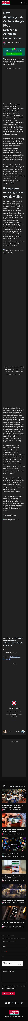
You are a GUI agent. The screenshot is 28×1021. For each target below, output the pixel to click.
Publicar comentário (8, 993)
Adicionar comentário (9, 971)
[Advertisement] (14, 84)
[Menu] (25, 3)
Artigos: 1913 (14, 720)
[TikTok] (19, 1003)
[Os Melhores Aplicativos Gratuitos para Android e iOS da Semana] (14, 820)
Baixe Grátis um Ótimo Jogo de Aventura (13, 900)
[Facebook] (6, 1003)
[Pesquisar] (21, 3)
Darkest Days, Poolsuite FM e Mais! (12, 854)
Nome (5, 946)
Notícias (5, 44)
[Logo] (14, 1012)
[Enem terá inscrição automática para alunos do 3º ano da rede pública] (14, 796)
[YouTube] (15, 1003)
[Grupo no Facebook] (22, 1003)
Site (4, 957)
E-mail (5, 951)
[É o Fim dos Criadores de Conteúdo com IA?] (14, 913)
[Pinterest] (12, 1003)
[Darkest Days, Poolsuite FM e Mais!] (14, 844)
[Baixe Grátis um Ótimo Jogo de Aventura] (14, 891)
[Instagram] (9, 1003)
